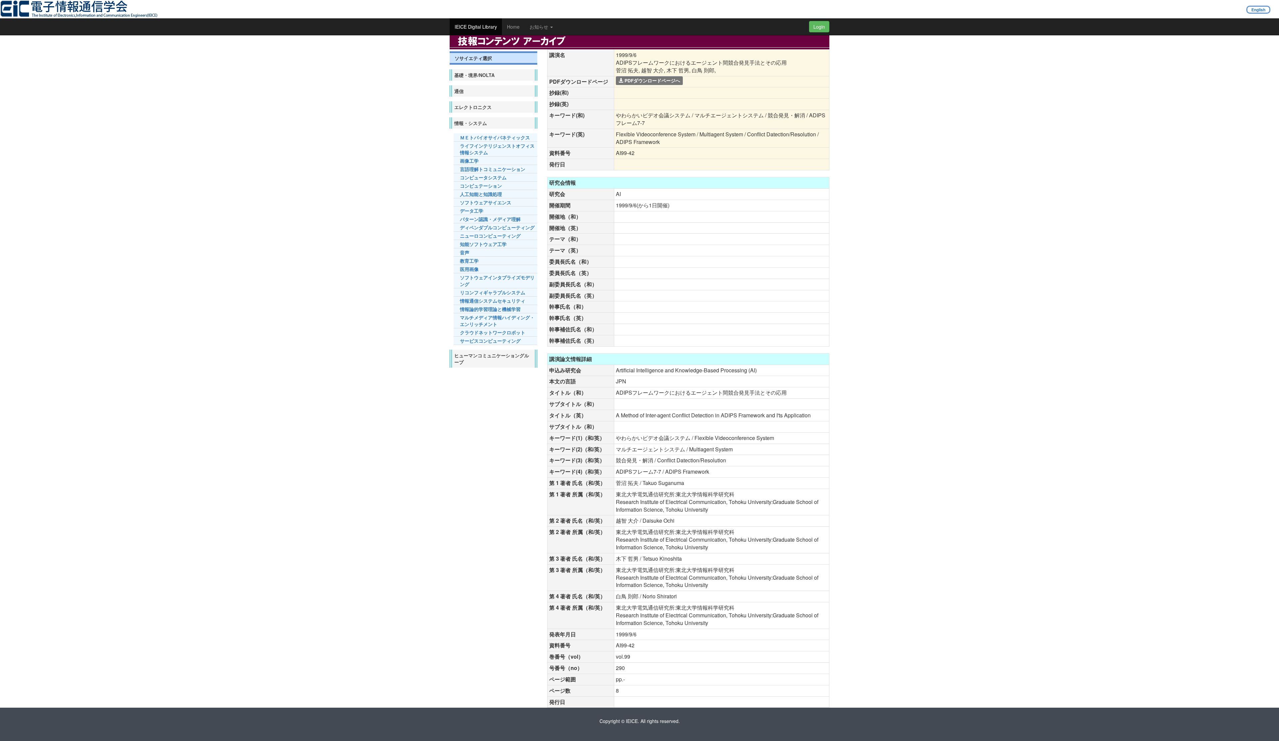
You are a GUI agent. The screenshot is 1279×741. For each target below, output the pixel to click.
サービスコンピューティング (490, 340)
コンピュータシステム (483, 177)
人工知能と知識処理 (481, 194)
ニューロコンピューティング (490, 235)
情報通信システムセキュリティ (492, 300)
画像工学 (469, 160)
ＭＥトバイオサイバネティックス (495, 137)
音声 (464, 252)
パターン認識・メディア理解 (490, 219)
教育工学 (469, 260)
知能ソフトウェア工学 (483, 244)
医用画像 (469, 269)
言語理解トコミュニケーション (492, 169)
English (1258, 10)
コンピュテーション (481, 185)
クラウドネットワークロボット (492, 332)
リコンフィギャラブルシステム (492, 292)
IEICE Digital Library (476, 26)
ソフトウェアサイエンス (485, 202)
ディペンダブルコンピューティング (497, 227)
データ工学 (471, 210)
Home (513, 26)
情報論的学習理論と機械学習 (490, 309)
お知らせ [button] (540, 26)
